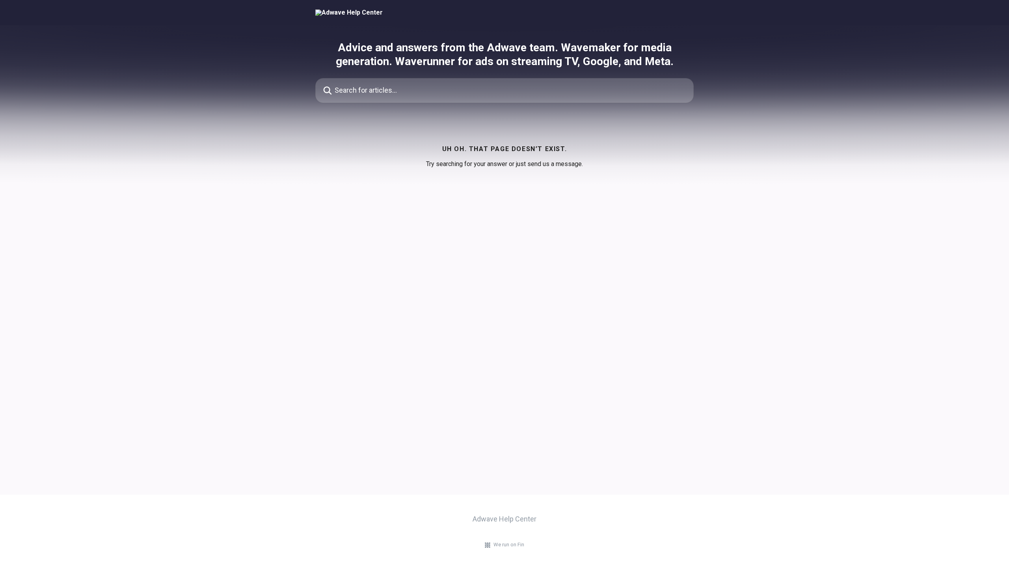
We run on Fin (508, 544)
